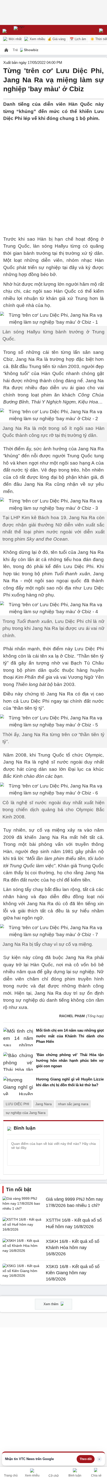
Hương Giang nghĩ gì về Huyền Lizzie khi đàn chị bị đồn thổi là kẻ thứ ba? (70, 1082)
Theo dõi (86, 1459)
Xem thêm (51, 1304)
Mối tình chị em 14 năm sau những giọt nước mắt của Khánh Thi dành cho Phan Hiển (70, 1036)
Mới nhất (15, 39)
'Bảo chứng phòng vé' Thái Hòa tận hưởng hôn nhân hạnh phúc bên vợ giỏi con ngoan (70, 1060)
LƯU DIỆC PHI (17, 1104)
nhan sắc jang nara (73, 1104)
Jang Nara (43, 1104)
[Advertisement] (53, 175)
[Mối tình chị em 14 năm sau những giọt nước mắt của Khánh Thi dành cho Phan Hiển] (18, 1037)
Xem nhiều (37, 39)
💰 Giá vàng (56, 39)
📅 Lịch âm (78, 39)
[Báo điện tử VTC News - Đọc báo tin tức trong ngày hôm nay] (30, 30)
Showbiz (31, 50)
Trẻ (16, 50)
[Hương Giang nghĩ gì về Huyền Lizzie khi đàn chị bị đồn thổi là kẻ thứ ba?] (18, 1086)
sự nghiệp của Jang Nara (26, 1113)
